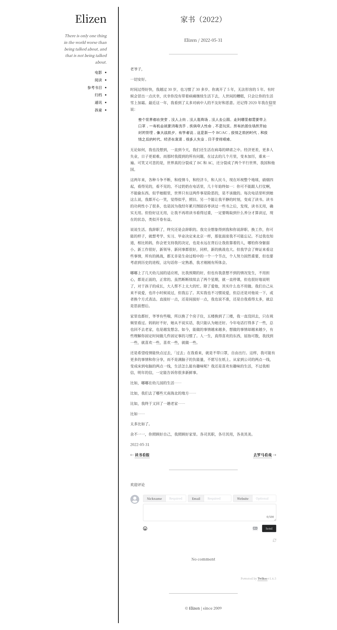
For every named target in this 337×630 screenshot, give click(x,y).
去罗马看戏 (262, 454)
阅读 (98, 80)
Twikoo (262, 578)
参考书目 (94, 87)
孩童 (98, 110)
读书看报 (142, 454)
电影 (98, 72)
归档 (98, 94)
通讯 (98, 102)
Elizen (91, 18)
